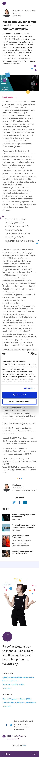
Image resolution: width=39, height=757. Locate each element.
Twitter (11, 725)
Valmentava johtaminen (10, 681)
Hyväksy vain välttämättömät (19, 401)
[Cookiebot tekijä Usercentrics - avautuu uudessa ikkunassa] (28, 353)
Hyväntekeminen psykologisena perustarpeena (19, 702)
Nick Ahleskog (17, 15)
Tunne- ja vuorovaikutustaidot (13, 684)
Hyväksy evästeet (19, 395)
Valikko (7, 754)
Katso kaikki (6, 688)
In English (34, 754)
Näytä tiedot (28, 388)
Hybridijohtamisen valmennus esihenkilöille (18, 677)
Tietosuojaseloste (13, 739)
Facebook (6, 725)
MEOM (24, 745)
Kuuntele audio (7, 97)
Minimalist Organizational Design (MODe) (16, 699)
